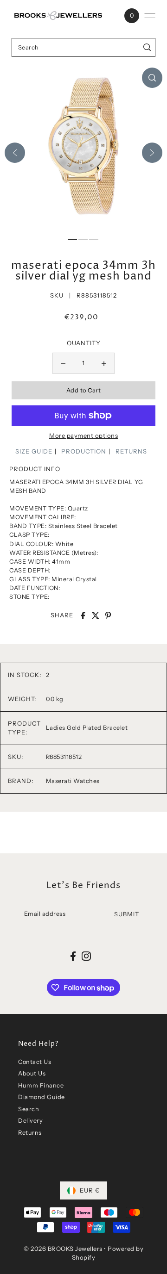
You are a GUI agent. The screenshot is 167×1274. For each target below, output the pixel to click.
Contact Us (34, 1061)
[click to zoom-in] (152, 78)
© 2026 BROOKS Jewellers (63, 1248)
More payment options (83, 435)
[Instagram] (86, 956)
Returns (30, 1132)
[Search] (147, 47)
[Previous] (15, 153)
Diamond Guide (41, 1097)
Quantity (84, 343)
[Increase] (104, 363)
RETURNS (131, 451)
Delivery (30, 1120)
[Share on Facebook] (83, 615)
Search (28, 1109)
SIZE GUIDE (33, 451)
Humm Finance (41, 1085)
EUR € (90, 1190)
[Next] (152, 153)
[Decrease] (63, 363)
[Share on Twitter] (95, 615)
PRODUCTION (83, 451)
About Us (31, 1073)
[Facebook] (73, 956)
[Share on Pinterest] (108, 615)
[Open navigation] (149, 15)
